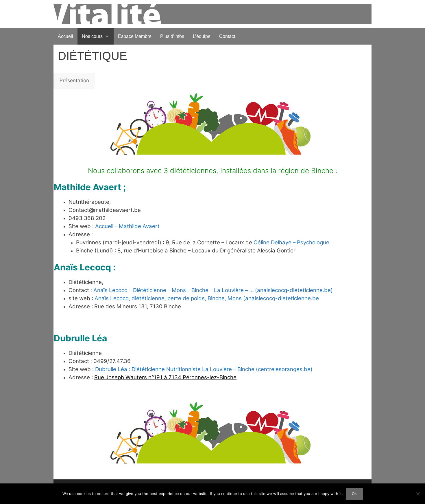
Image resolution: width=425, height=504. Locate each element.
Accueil (65, 36)
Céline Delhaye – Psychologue (291, 242)
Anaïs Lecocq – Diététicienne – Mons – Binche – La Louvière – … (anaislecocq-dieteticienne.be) (213, 290)
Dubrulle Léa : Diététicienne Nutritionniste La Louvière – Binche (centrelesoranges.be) (204, 369)
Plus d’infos (172, 36)
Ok (354, 493)
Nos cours (92, 36)
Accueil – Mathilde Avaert (127, 226)
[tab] (74, 81)
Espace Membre (134, 36)
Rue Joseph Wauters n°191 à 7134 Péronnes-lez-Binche (165, 377)
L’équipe (201, 36)
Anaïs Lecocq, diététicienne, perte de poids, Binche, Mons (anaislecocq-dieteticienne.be (207, 298)
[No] (418, 493)
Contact (227, 36)
